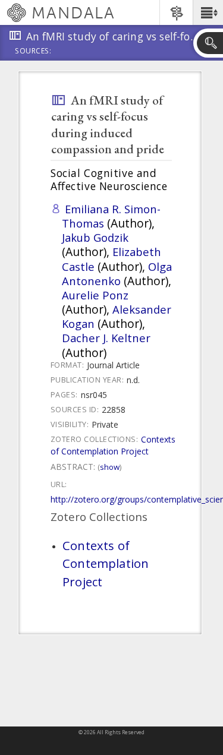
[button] (208, 12)
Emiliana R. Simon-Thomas (111, 215)
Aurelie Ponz (95, 295)
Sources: (33, 52)
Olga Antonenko (117, 273)
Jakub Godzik (95, 237)
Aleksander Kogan (116, 316)
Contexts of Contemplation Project (113, 445)
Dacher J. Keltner (106, 337)
